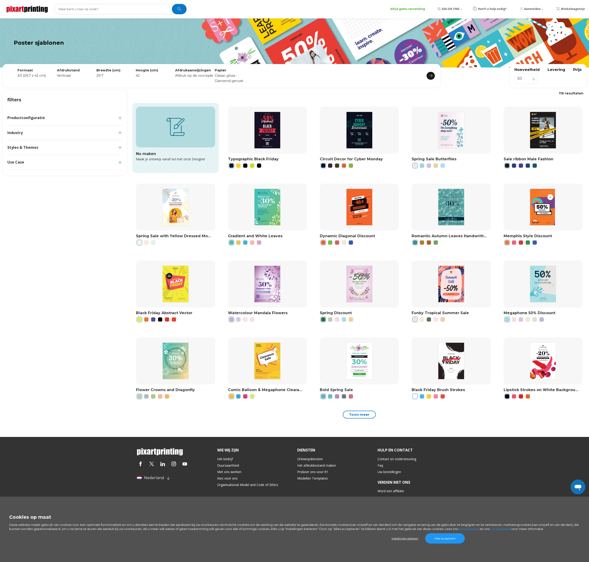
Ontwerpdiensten (310, 459)
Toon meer (359, 414)
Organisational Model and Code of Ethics (247, 485)
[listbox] (525, 79)
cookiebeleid (500, 529)
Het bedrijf (225, 459)
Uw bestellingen (389, 472)
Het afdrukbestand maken (316, 465)
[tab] (64, 118)
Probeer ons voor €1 (312, 472)
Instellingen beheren (405, 538)
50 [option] (519, 78)
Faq (380, 465)
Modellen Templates (312, 478)
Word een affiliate (391, 491)
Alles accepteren (445, 538)
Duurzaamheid (228, 465)
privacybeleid (469, 529)
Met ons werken (229, 472)
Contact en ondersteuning (397, 459)
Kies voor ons (227, 478)
